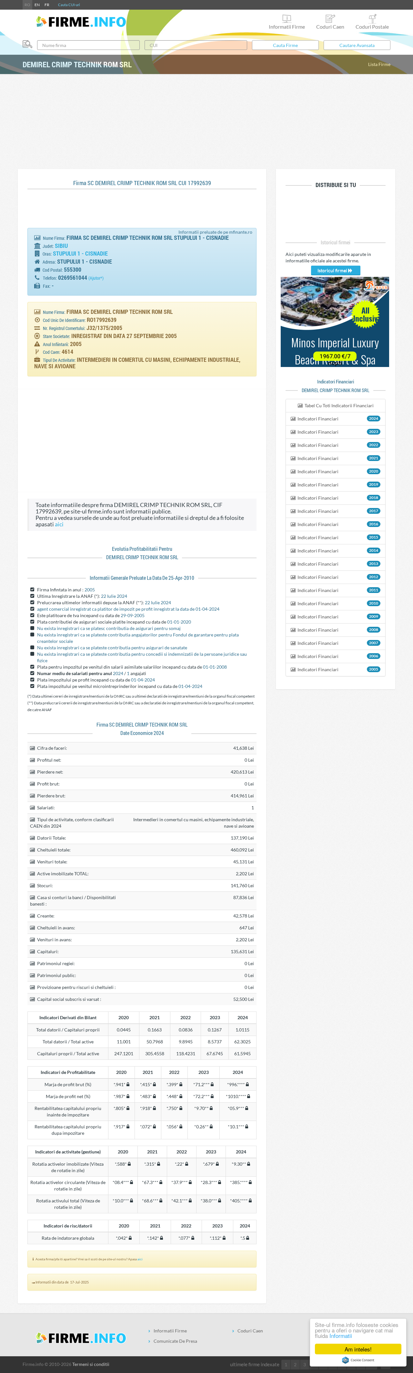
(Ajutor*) (96, 278)
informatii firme (287, 27)
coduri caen (330, 27)
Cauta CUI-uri (69, 5)
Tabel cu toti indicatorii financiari (339, 405)
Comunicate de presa (175, 1341)
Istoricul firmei (332, 270)
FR (47, 4)
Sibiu (61, 245)
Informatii (340, 1335)
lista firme (379, 64)
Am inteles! (358, 1349)
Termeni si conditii (90, 1364)
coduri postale (372, 27)
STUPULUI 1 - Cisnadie (80, 253)
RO (27, 4)
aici (59, 524)
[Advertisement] (206, 121)
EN (37, 4)
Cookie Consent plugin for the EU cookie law (358, 1360)
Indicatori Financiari (337, 418)
